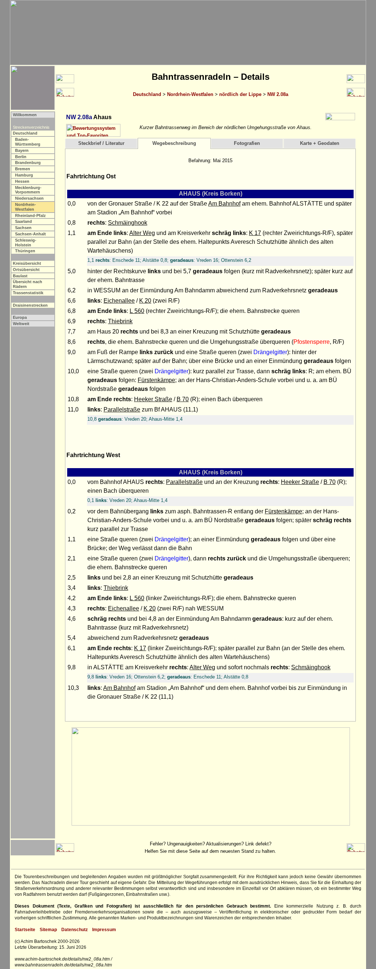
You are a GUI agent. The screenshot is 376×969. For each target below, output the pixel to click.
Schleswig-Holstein (25, 242)
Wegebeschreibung (174, 143)
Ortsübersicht (26, 269)
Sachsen (23, 227)
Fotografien (247, 143)
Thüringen (25, 251)
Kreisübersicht (27, 263)
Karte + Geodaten (319, 143)
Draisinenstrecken (30, 305)
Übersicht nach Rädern (27, 284)
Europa (20, 317)
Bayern (22, 150)
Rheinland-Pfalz (30, 215)
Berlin (20, 156)
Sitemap (48, 929)
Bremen (22, 169)
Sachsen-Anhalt (30, 234)
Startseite (25, 929)
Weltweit (21, 323)
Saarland (23, 221)
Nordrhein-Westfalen (190, 94)
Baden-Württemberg (27, 141)
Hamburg (24, 175)
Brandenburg (28, 162)
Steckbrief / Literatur (101, 143)
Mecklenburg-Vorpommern (28, 190)
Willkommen (25, 115)
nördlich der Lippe (240, 94)
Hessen (22, 181)
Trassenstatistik (28, 293)
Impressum (104, 929)
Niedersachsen (29, 198)
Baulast (20, 276)
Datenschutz (74, 929)
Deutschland (147, 94)
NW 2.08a (277, 94)
